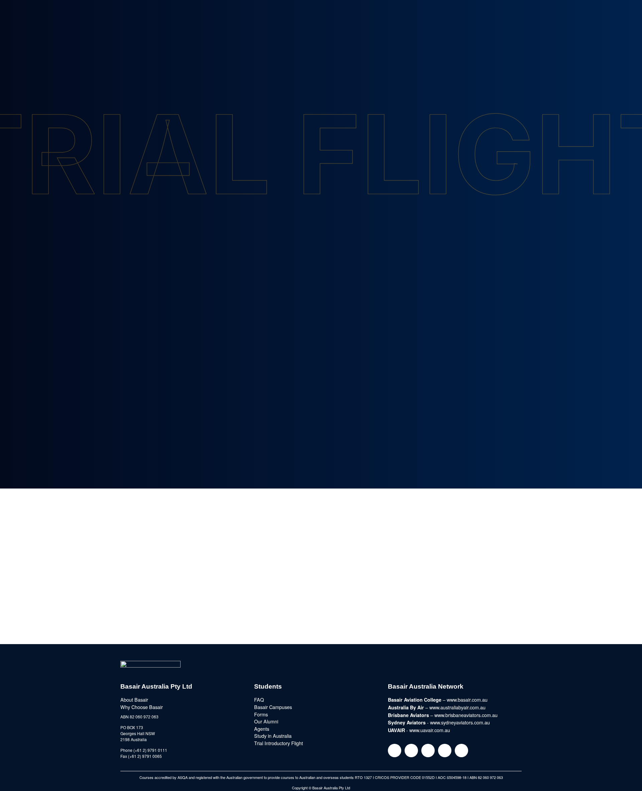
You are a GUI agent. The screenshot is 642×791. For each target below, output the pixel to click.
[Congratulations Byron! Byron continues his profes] (450, 528)
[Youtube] (444, 750)
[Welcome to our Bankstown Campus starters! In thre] (63, 528)
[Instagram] (394, 750)
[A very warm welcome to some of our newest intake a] (450, 601)
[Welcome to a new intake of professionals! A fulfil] (192, 528)
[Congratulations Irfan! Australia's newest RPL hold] (579, 528)
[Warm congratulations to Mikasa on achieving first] (321, 601)
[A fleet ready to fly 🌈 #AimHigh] (192, 601)
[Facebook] (411, 750)
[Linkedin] (428, 750)
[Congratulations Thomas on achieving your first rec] (63, 601)
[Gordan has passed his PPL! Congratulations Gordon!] (321, 528)
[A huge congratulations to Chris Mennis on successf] (579, 601)
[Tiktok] (461, 750)
